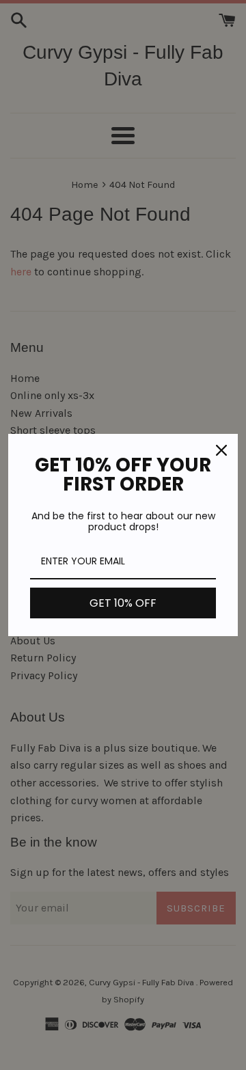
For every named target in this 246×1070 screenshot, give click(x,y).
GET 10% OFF (123, 603)
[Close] (221, 450)
